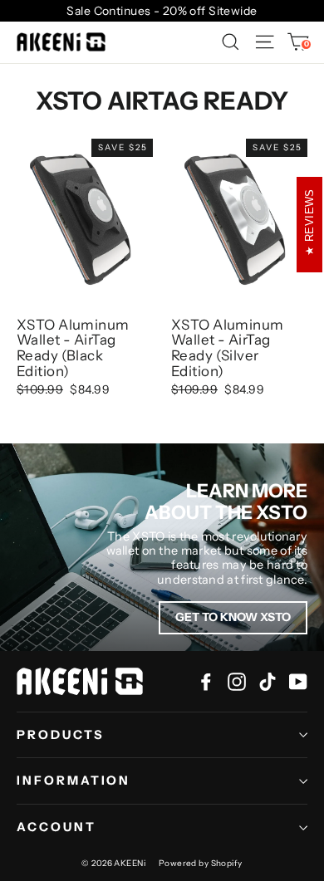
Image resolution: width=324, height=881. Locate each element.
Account (56, 827)
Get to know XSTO (233, 616)
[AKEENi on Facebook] (206, 681)
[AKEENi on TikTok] (267, 681)
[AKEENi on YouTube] (298, 681)
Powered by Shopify (201, 863)
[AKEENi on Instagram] (237, 681)
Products (61, 734)
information (73, 780)
